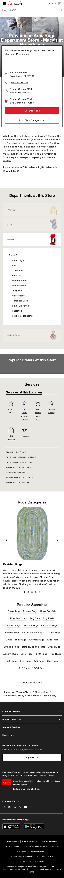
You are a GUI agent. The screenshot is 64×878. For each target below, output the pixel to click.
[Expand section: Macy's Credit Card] (32, 719)
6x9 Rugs (11, 660)
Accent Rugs (10, 653)
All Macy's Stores (22, 692)
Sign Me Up (32, 757)
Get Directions (32, 110)
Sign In (52, 3)
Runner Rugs (30, 611)
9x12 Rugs (26, 653)
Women (11, 210)
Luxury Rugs (53, 632)
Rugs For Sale (48, 611)
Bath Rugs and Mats (33, 646)
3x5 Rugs (52, 660)
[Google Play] (34, 826)
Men (9, 224)
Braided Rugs (11, 646)
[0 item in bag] (59, 3)
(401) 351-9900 (19, 82)
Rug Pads (48, 618)
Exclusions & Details (21, 789)
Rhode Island (42, 692)
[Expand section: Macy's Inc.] (32, 735)
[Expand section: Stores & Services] (32, 727)
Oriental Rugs (11, 632)
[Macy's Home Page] (16, 3)
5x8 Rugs (25, 660)
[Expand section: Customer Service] (32, 711)
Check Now (35, 789)
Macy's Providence (28, 695)
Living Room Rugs (16, 639)
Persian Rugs (31, 625)
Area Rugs (54, 646)
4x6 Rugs (38, 660)
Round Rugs (14, 625)
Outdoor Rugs (49, 625)
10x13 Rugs (38, 668)
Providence (9, 695)
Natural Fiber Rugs (33, 632)
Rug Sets (35, 618)
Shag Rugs (14, 611)
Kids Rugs (52, 639)
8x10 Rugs (41, 653)
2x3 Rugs (24, 668)
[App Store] (11, 826)
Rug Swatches (18, 618)
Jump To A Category (29, 120)
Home (10, 239)
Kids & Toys (13, 335)
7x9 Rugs (55, 653)
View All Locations (32, 682)
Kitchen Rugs (36, 639)
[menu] (4, 3)
